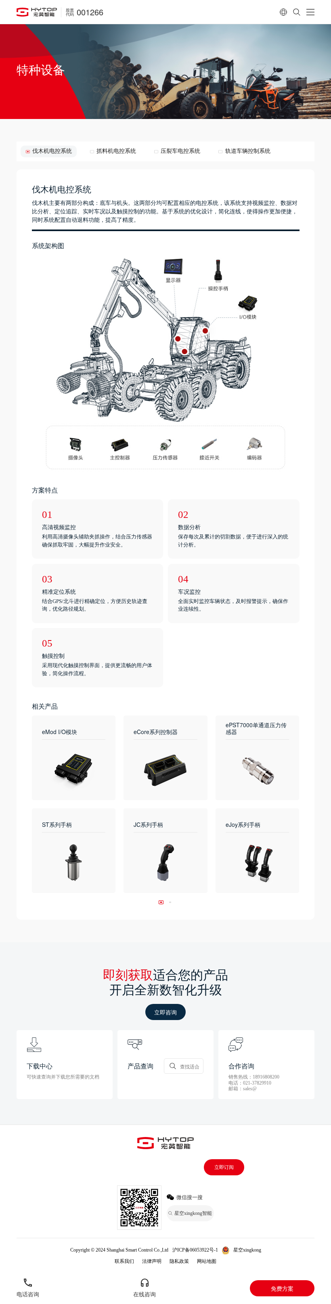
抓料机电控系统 (116, 151)
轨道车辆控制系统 (247, 151)
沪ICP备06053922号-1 (195, 1250)
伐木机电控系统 (52, 151)
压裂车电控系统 (180, 151)
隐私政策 (179, 1261)
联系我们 (124, 1261)
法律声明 (151, 1261)
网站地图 (206, 1261)
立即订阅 (224, 1167)
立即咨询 (165, 1012)
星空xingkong (247, 1250)
